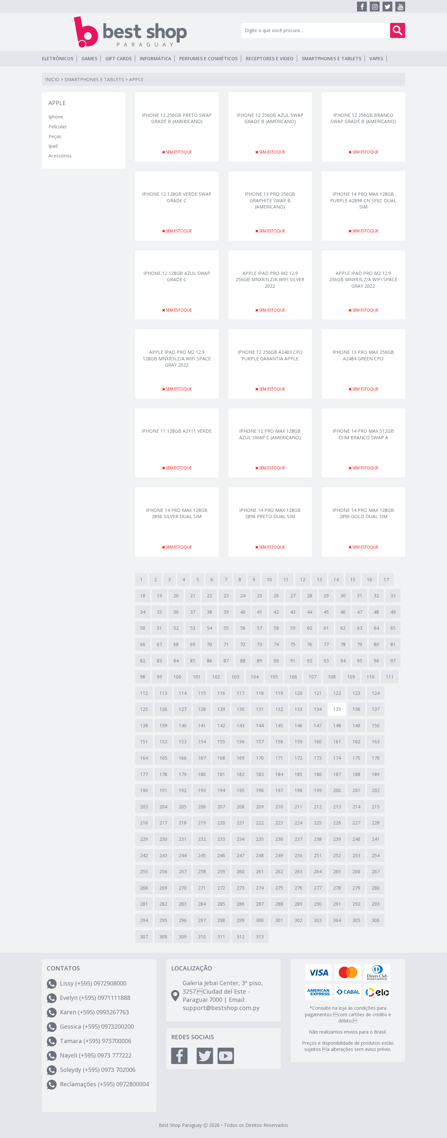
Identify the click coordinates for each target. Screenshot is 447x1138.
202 (376, 790)
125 (144, 709)
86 (209, 661)
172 (298, 758)
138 (144, 725)
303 (318, 920)
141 (202, 725)
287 (260, 904)
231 (183, 839)
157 (260, 741)
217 (163, 823)
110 (370, 677)
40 (242, 612)
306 (376, 920)
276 (298, 888)
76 (309, 644)
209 (260, 807)
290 (318, 904)
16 (369, 579)
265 (337, 871)
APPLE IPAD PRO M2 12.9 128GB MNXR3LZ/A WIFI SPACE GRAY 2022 (177, 358)
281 (144, 904)
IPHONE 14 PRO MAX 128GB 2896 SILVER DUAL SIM (176, 513)
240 (356, 839)
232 (202, 839)
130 (240, 709)
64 (376, 628)
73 (259, 644)
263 (298, 871)
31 (359, 595)
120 (298, 693)
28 (309, 595)
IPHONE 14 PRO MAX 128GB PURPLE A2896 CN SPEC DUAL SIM (363, 200)
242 (144, 855)
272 (221, 888)
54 (209, 628)
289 (298, 904)
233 (221, 839)
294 (144, 920)
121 (318, 693)
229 (144, 839)
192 (183, 790)
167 (202, 758)
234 (240, 839)
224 (298, 823)
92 (309, 661)
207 (221, 807)
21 (192, 595)
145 (279, 725)
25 (259, 595)
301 (279, 920)
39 (226, 612)
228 (376, 823)
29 (326, 595)
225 (318, 823)
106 (293, 677)
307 (144, 936)
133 (298, 709)
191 (163, 790)
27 (292, 595)
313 (260, 936)
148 (337, 725)
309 (183, 936)
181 (221, 774)
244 (183, 855)
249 (279, 855)
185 (298, 774)
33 (393, 595)
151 (144, 741)
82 (142, 661)
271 (202, 888)
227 (356, 823)
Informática (155, 58)
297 (202, 920)
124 (376, 693)
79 (359, 644)
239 (337, 839)
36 (176, 612)
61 (326, 628)
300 (260, 920)
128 (202, 709)
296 (183, 920)
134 (318, 709)
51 (159, 628)
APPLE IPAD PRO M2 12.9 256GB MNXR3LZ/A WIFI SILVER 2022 (270, 279)
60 (309, 628)
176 (376, 758)
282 (163, 904)
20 (176, 595)
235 (260, 839)
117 (240, 693)
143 (240, 725)
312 (240, 936)
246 (221, 855)
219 (202, 823)
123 (356, 693)
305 (356, 920)
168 (221, 758)
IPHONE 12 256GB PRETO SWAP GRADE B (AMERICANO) (177, 118)
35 (159, 612)
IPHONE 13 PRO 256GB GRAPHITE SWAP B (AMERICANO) (270, 200)
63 (359, 628)
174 (337, 758)
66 (142, 644)
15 (352, 579)
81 (393, 644)
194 (221, 790)
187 (337, 774)
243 (163, 855)
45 (326, 612)
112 (144, 693)
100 (177, 677)
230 (163, 839)
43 (292, 612)
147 (318, 725)
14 (336, 579)
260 (240, 871)
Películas (57, 126)
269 (163, 888)
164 (144, 758)
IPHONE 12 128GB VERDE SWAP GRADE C (176, 197)
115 (202, 693)
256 (163, 871)
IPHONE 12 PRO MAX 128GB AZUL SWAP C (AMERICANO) (270, 434)
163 (376, 741)
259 (221, 871)
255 (144, 871)
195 (240, 790)
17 (386, 579)
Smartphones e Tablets (331, 58)
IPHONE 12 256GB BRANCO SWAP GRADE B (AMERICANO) (363, 118)
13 (319, 579)
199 (318, 790)
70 (209, 644)
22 (209, 595)
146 (298, 725)
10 (269, 579)
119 (279, 693)
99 (159, 677)
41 (259, 612)
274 (260, 888)
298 (221, 920)
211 (298, 807)
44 (309, 612)
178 (163, 774)
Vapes (376, 58)
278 (337, 888)
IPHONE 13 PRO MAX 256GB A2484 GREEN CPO (363, 355)
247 (240, 855)
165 (163, 758)
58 (276, 628)
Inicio (52, 79)
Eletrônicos (57, 58)
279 (356, 888)
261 (260, 871)
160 (318, 741)
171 (279, 758)
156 (240, 741)
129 (221, 709)
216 (144, 823)
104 (255, 677)
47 (359, 612)
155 (221, 741)
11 (286, 579)
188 (356, 774)
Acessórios (60, 156)
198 (298, 790)
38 (209, 612)
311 (221, 936)
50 (142, 628)
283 (183, 904)
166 (183, 758)
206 (202, 807)
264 (318, 871)
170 (260, 758)
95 (359, 661)
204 (163, 807)
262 (279, 871)
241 (376, 839)
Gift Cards (118, 58)
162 (356, 741)
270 (183, 888)
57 (259, 628)
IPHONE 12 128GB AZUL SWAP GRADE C (176, 276)
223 (279, 823)
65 (393, 628)
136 (356, 709)
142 (221, 725)
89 (259, 661)
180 (202, 774)
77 (326, 644)
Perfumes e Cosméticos (208, 58)
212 (318, 807)
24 (242, 595)
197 (279, 790)
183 (260, 774)
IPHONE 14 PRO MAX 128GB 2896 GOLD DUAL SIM (363, 513)
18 (142, 595)
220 (221, 823)
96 (376, 661)
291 (337, 904)
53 (192, 628)
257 (183, 871)
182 (240, 774)
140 (183, 725)
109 (351, 677)
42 (276, 612)
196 (260, 790)
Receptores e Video (270, 58)
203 (144, 807)
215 (376, 807)
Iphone (55, 117)
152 (163, 741)
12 (302, 579)
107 (312, 677)
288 (279, 904)
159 (298, 741)
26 (276, 595)
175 (356, 758)
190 (144, 790)
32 (376, 595)
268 (144, 888)
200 (337, 790)
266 (356, 871)
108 (332, 677)
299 (240, 920)
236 (279, 839)
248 (260, 855)
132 (279, 709)
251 (318, 855)
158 (279, 741)
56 (242, 628)
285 (221, 904)
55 (226, 628)
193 (202, 790)
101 (197, 677)
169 (240, 758)
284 (202, 904)
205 (183, 807)
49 (393, 612)
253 (356, 855)
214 (356, 807)
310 (202, 936)
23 (226, 595)
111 (390, 677)
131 (260, 709)
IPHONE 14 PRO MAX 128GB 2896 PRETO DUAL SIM (270, 513)
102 (216, 677)
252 (337, 855)
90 (276, 661)
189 (376, 774)
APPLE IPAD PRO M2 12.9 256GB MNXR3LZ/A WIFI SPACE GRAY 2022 (363, 279)
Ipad (53, 146)
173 (318, 758)
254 (376, 855)
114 (183, 693)
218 (183, 823)
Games (89, 58)
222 (260, 823)
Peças (54, 136)
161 (337, 741)
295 (163, 920)
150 (376, 725)
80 (376, 644)
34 (142, 612)
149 (356, 725)
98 (142, 677)
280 (376, 888)
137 (376, 709)
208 (240, 807)
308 (163, 936)
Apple (136, 79)
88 (242, 661)
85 (192, 661)
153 (183, 741)
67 (159, 644)
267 (376, 871)
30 (343, 595)
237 (298, 839)
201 (356, 790)
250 (298, 855)
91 (292, 661)
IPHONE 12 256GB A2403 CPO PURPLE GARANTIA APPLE (270, 355)
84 (176, 661)
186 (318, 774)
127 (183, 709)
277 (318, 888)
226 (337, 823)
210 (279, 807)
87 (226, 661)
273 (240, 888)
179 (183, 774)
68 (176, 644)
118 (260, 693)
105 (274, 677)
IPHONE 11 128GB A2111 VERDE (177, 431)
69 (192, 644)
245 (202, 855)
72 (242, 644)
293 (376, 904)
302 (298, 920)
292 (356, 904)
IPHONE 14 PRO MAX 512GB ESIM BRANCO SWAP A (363, 434)
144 (260, 725)
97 (393, 661)
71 (226, 644)
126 (163, 709)
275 (279, 888)
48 (376, 612)
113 (163, 693)
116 (221, 693)
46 (343, 612)
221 (240, 823)
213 (337, 807)
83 (159, 661)
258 (202, 871)
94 (343, 661)
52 (176, 628)
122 (337, 693)
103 (235, 677)
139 (163, 725)
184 (279, 774)
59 (292, 628)
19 (159, 595)
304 (337, 920)
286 (240, 904)
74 (276, 644)
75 (292, 644)
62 (343, 628)
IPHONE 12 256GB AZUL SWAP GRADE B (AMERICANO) (270, 118)
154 (202, 741)
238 (318, 839)
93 (326, 661)
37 (192, 612)
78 (343, 644)
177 (144, 774)
